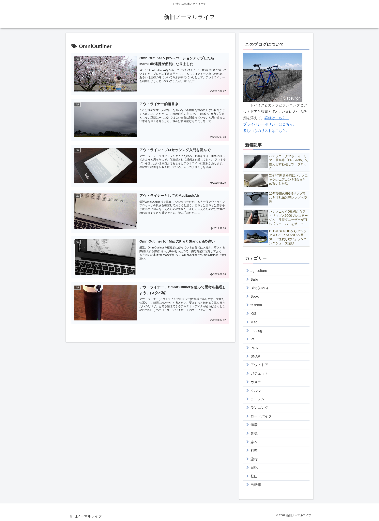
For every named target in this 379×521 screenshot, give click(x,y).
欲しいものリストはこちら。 (266, 131)
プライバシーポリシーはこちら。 (269, 124)
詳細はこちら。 (277, 118)
